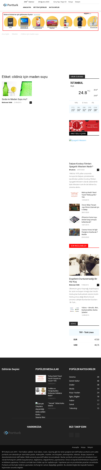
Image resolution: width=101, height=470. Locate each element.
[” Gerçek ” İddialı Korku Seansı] (41, 410)
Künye (71, 2)
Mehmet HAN (7, 102)
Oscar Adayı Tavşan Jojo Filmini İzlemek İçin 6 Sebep (90, 207)
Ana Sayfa (5, 34)
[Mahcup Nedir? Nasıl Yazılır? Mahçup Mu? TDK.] (74, 195)
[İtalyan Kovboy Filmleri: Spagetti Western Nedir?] (84, 150)
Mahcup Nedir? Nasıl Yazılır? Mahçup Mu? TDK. (89, 195)
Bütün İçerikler (40, 7)
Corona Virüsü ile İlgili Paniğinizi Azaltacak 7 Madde (90, 232)
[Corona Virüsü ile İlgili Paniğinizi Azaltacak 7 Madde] (74, 232)
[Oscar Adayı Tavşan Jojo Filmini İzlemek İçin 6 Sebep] (74, 207)
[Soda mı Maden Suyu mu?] (17, 88)
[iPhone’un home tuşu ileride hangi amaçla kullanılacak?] (74, 219)
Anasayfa (27, 7)
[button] (96, 7)
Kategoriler (54, 7)
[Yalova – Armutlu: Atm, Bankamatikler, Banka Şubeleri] (74, 310)
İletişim (77, 2)
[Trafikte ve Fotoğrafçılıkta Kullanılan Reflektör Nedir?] (41, 391)
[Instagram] (93, 2)
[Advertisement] (50, 55)
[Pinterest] (97, 2)
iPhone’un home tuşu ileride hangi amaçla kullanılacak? (89, 219)
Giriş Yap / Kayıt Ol (59, 2)
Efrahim (72, 170)
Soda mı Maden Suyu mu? (14, 99)
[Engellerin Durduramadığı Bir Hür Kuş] (84, 265)
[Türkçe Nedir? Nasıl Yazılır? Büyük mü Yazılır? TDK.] (41, 378)
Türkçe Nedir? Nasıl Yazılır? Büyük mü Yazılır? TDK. (55, 378)
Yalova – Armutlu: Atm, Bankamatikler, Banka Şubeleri (90, 310)
